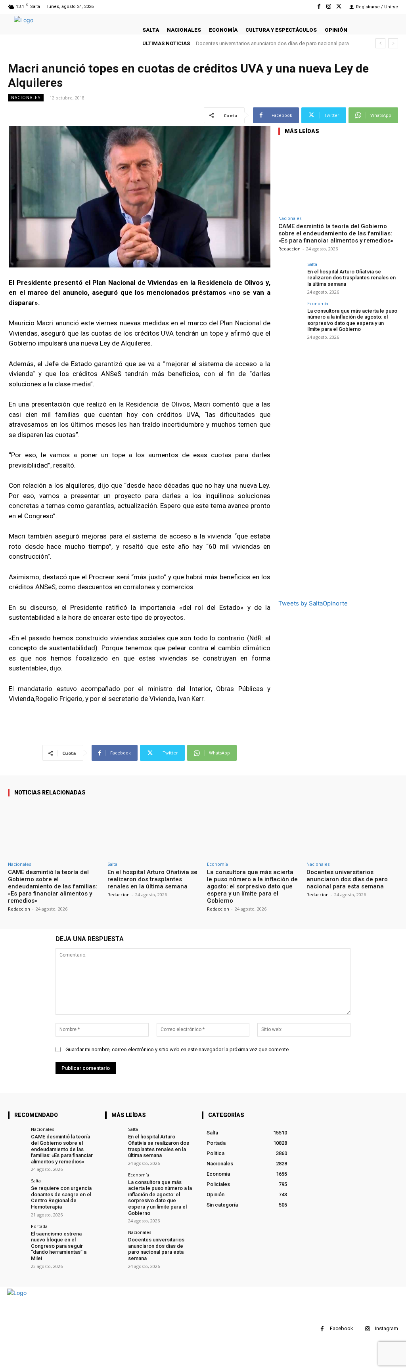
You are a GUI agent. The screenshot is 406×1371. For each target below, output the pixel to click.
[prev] (380, 43)
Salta (312, 264)
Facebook (341, 1328)
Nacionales (25, 97)
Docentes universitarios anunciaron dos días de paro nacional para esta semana (347, 879)
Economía (317, 303)
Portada (39, 1226)
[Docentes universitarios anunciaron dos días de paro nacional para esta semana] (352, 830)
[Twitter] (339, 6)
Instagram (386, 1328)
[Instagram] (329, 6)
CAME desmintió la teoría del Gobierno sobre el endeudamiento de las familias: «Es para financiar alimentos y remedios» (335, 233)
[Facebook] (319, 6)
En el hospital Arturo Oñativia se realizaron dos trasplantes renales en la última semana (351, 278)
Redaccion (289, 249)
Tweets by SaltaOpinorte (313, 603)
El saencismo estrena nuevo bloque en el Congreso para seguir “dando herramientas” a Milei (58, 1246)
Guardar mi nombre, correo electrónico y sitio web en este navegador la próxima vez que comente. (177, 1049)
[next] (393, 43)
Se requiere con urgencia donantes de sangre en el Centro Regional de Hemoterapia (61, 1197)
